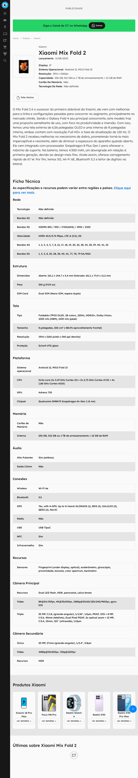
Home (16, 38)
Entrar (99, 25)
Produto (26, 38)
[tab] (26, 98)
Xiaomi (37, 38)
